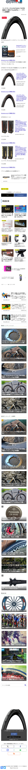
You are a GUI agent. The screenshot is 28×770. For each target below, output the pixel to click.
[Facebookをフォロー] (20, 746)
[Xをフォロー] (8, 746)
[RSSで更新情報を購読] (14, 753)
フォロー (15, 734)
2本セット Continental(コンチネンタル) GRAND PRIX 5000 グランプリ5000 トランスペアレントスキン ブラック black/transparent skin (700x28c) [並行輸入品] (21, 126)
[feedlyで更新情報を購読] (20, 750)
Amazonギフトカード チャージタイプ (21, 46)
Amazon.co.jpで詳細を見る (8, 60)
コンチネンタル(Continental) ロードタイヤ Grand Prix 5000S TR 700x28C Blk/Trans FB (21, 76)
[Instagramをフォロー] (8, 750)
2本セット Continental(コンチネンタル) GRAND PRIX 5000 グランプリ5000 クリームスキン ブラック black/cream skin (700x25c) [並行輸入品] (21, 151)
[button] (25, 685)
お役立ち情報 (5, 189)
